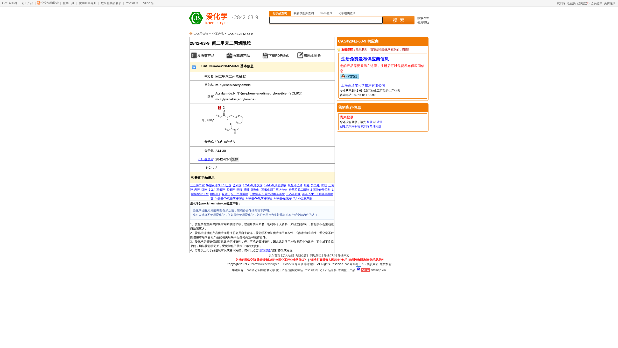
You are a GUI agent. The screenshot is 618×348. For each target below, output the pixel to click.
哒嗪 (239, 189)
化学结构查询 (347, 13)
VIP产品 (148, 3)
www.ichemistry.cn (267, 264)
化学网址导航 (87, 3)
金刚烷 (237, 185)
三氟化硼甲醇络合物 (274, 189)
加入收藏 (288, 255)
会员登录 (597, 3)
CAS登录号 (205, 159)
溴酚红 (255, 189)
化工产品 (27, 3)
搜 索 (398, 20)
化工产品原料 (328, 270)
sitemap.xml (378, 270)
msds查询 (132, 3)
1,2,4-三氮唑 (217, 189)
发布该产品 (205, 56)
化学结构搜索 (50, 3)
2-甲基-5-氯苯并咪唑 (259, 198)
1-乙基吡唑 (293, 194)
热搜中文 (343, 255)
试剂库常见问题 (371, 126)
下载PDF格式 (278, 56)
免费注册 (610, 3)
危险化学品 (295, 270)
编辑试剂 (265, 250)
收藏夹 (571, 3)
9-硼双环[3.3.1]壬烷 (218, 185)
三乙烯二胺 (197, 185)
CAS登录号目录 (293, 264)
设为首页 (274, 255)
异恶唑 (315, 185)
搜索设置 (423, 18)
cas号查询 (351, 264)
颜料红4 (215, 194)
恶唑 (197, 189)
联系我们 (302, 255)
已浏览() (583, 3)
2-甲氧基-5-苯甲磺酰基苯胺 (267, 194)
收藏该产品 (241, 56)
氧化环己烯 (295, 185)
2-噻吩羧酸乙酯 (320, 189)
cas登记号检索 (256, 270)
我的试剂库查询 (304, 13)
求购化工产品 (346, 270)
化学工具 (68, 3)
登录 (369, 122)
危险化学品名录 (111, 3)
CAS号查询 (9, 3)
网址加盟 (316, 255)
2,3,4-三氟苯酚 (302, 198)
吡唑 (306, 185)
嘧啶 (247, 189)
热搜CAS (330, 255)
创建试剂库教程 (350, 126)
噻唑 (204, 189)
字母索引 (310, 264)
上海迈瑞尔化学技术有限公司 (363, 85)
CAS (362, 264)
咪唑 (324, 185)
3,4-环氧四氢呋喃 (275, 185)
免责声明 (373, 264)
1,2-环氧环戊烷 (252, 185)
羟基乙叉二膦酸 (299, 189)
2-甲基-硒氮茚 (283, 198)
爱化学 (271, 270)
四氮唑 (230, 189)
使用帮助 (423, 22)
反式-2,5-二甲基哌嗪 (235, 194)
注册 (380, 122)
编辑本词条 (312, 56)
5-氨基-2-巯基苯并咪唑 (229, 198)
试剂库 (561, 3)
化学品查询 (280, 13)
